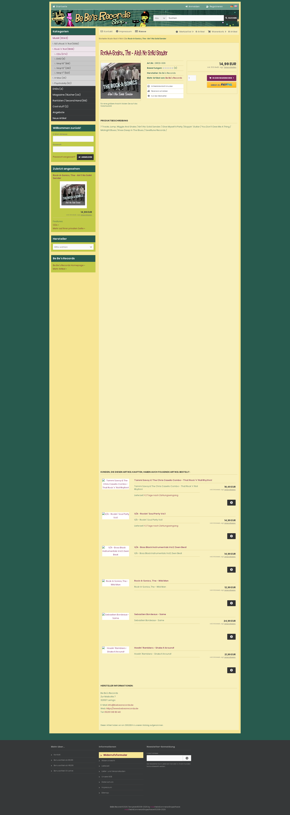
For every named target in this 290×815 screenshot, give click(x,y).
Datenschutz (107, 782)
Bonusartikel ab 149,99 (64, 765)
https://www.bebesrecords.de (122, 708)
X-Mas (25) (60, 77)
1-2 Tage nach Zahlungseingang (161, 495)
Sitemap (105, 792)
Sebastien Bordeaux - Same (150, 614)
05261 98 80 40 (112, 712)
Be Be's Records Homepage (68, 265)
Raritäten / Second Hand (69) (70, 100)
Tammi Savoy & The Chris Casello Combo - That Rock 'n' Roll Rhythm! (173, 480)
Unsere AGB (107, 776)
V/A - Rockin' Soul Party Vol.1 (149, 513)
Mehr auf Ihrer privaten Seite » (69, 228)
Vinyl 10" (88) (63, 63)
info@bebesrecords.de (120, 705)
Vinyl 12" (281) (63, 68)
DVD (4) (60, 58)
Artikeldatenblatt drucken (162, 86)
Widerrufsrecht (108, 760)
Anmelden (85, 157)
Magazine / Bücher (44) (67, 94)
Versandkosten (230, 67)
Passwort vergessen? (64, 156)
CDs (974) (61, 54)
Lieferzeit (105, 766)
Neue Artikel (59, 118)
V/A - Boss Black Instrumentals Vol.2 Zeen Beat (160, 547)
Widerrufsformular (115, 755)
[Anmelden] (187, 758)
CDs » (56, 224)
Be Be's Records (173, 77)
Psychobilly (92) (62, 83)
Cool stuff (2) (60, 106)
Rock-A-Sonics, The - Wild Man (151, 580)
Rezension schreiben (159, 91)
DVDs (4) (58, 89)
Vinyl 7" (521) (63, 72)
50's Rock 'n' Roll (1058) (66, 43)
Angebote (58, 112)
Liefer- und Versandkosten (113, 771)
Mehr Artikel (59, 268)
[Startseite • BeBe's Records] (58, 25)
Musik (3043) (60, 38)
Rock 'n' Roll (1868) (64, 49)
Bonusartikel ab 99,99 (63, 760)
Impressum (125, 31)
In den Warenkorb (221, 78)
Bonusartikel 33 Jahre (63, 770)
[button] (160, 18)
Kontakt (108, 31)
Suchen (230, 18)
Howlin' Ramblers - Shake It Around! (154, 647)
